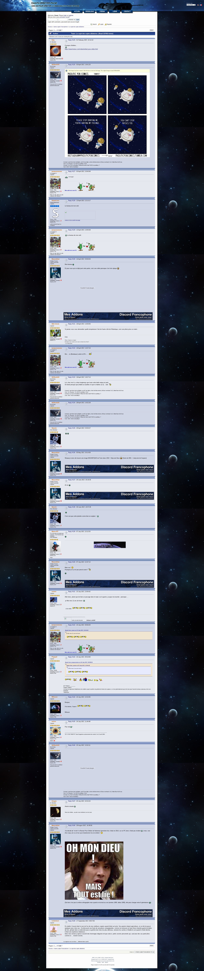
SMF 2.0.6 (94, 957)
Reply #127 (71, 171)
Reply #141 (71, 591)
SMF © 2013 (101, 957)
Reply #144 (71, 697)
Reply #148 (71, 825)
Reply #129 (71, 230)
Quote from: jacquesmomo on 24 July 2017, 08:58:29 (79, 662)
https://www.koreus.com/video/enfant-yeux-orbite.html (81, 49)
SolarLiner (55, 200)
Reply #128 (71, 200)
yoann (54, 591)
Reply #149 (71, 921)
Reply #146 (71, 745)
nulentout (55, 921)
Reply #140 (71, 562)
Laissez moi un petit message (72, 220)
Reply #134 (71, 402)
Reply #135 (71, 428)
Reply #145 (71, 721)
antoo (54, 721)
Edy (53, 40)
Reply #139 (71, 531)
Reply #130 (71, 259)
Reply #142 (71, 625)
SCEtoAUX (55, 64)
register (71, 15)
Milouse (54, 697)
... (56, 30)
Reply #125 (71, 40)
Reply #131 (71, 324)
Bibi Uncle (55, 324)
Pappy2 (54, 657)
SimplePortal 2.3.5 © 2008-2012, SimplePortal (102, 959)
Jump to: (132, 952)
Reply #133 (71, 377)
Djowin (54, 428)
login (65, 15)
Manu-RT (55, 531)
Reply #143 (71, 657)
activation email (64, 17)
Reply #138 (71, 507)
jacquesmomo (57, 171)
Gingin (54, 801)
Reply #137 (71, 480)
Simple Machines (109, 957)
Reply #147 (71, 801)
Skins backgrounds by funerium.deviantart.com (102, 960)
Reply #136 (71, 452)
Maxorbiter (56, 259)
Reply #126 (71, 64)
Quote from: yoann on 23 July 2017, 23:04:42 (76, 630)
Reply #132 (71, 348)
